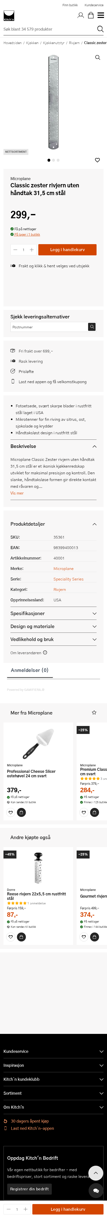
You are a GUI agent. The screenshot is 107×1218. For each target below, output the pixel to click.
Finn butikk (70, 5)
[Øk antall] (32, 249)
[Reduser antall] (15, 249)
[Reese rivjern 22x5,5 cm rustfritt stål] (38, 868)
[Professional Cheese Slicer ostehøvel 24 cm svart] (38, 743)
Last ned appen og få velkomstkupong (53, 381)
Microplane (20, 178)
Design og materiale (32, 626)
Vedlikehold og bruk (32, 639)
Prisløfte (26, 371)
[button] (97, 160)
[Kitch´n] (8, 15)
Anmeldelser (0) (30, 669)
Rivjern (74, 42)
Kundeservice (94, 5)
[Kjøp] (21, 812)
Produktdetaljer (27, 523)
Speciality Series (69, 579)
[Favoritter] (10, 812)
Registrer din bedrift (29, 1189)
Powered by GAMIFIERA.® (26, 689)
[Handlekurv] (91, 15)
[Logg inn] (81, 15)
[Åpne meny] (101, 15)
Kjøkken (32, 42)
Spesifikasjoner (27, 613)
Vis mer (17, 493)
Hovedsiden (12, 42)
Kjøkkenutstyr (53, 42)
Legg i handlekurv (67, 249)
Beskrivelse (23, 446)
